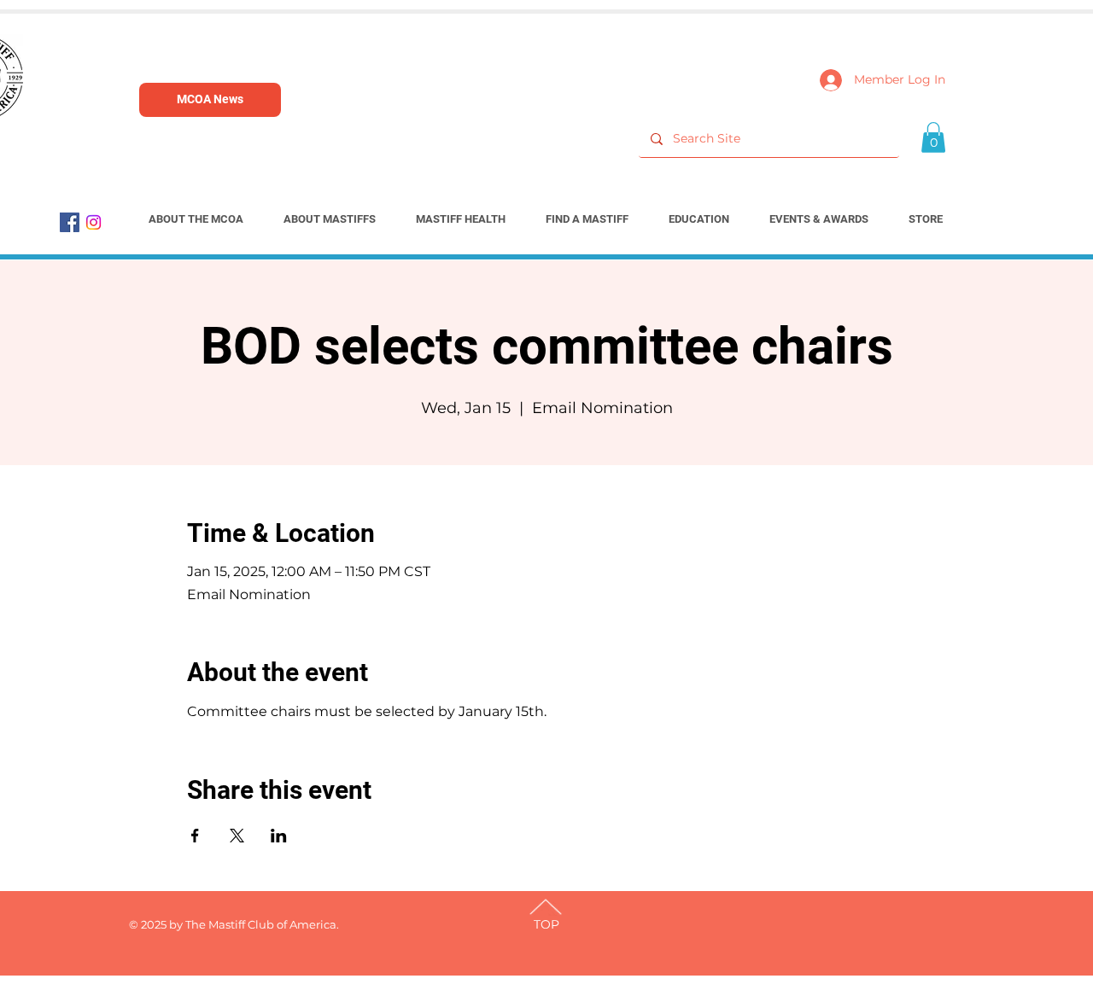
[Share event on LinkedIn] (279, 835)
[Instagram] (93, 222)
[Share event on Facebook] (195, 835)
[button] (933, 137)
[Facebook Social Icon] (69, 222)
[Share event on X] (237, 835)
